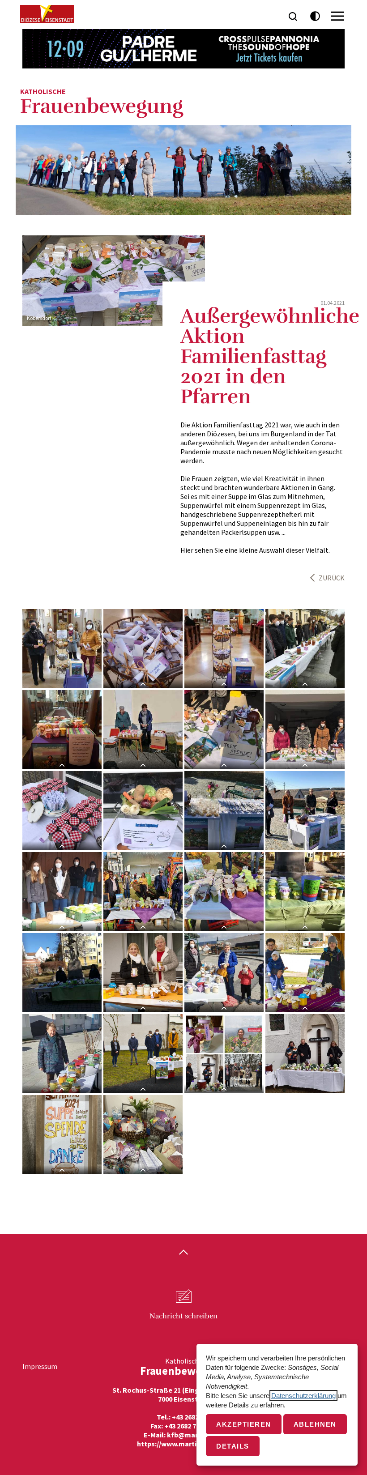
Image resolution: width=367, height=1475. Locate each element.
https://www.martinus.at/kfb (183, 1443)
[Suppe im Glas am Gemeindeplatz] (305, 972)
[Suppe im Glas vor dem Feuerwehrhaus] (143, 972)
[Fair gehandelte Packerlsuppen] (224, 648)
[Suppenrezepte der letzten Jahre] (143, 648)
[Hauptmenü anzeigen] (337, 16)
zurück (332, 577)
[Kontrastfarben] (315, 16)
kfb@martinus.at (195, 1434)
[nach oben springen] (183, 1253)
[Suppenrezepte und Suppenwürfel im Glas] (62, 729)
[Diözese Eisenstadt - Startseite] (47, 14)
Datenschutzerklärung (303, 1395)
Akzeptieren (243, 1424)
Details (232, 1446)
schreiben (183, 1316)
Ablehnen (315, 1424)
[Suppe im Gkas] (143, 729)
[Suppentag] (62, 1134)
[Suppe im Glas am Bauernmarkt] (143, 891)
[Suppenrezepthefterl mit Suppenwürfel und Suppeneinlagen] (224, 810)
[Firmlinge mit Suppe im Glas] (62, 891)
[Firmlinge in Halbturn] (305, 648)
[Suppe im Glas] (224, 729)
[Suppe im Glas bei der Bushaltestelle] (224, 972)
